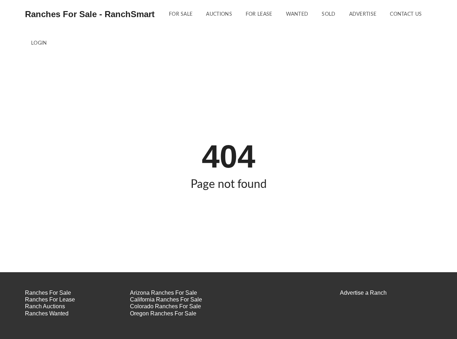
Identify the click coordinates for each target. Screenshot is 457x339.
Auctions (219, 14)
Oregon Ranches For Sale (163, 313)
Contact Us (406, 14)
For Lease (259, 14)
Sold (328, 14)
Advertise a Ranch (363, 293)
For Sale (180, 14)
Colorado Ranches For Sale (165, 306)
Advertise (363, 14)
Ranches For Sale (48, 293)
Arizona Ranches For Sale (163, 293)
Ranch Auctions (45, 306)
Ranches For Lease (50, 299)
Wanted (297, 14)
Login (39, 43)
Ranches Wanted (47, 313)
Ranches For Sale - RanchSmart (90, 14)
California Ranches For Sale (166, 299)
